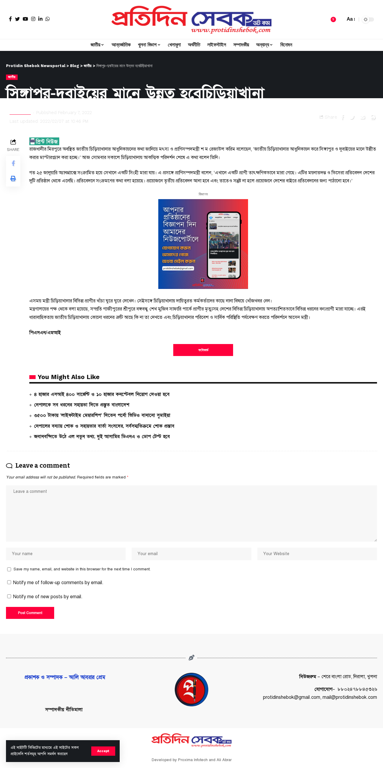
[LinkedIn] (40, 18)
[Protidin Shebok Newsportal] (191, 19)
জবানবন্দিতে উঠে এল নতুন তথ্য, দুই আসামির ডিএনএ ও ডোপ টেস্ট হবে (102, 436)
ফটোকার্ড (203, 350)
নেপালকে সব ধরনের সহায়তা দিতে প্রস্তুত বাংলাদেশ (81, 405)
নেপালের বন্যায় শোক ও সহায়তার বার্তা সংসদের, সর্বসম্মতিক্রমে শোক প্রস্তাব (104, 426)
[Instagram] (33, 18)
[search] (339, 19)
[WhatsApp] (47, 18)
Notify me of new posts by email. (48, 597)
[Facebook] (10, 18)
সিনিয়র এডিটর (20, 112)
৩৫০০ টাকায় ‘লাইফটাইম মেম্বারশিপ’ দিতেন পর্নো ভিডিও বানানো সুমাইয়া (102, 415)
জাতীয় (12, 77)
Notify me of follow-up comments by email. (58, 583)
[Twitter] (17, 18)
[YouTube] (25, 18)
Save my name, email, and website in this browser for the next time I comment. (82, 569)
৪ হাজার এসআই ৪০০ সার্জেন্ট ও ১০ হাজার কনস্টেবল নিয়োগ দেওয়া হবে (102, 394)
